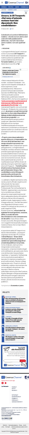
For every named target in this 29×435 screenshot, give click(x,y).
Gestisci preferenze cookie (18, 426)
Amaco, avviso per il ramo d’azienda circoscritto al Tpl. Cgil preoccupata (10, 72)
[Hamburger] (2, 3)
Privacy (20, 425)
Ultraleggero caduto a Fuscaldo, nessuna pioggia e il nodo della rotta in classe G (15, 338)
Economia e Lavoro (12, 9)
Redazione (5, 425)
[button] (26, 13)
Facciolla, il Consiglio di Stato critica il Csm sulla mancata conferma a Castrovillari (14, 319)
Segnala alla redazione (13, 425)
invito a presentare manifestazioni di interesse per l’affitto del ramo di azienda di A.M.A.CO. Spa (14, 103)
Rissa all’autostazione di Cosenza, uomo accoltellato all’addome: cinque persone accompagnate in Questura (15, 301)
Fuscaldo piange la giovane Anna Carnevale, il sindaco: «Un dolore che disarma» (15, 329)
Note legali (7, 426)
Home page (3, 9)
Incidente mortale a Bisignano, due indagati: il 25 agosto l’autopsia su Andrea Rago (14, 310)
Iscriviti (22, 361)
